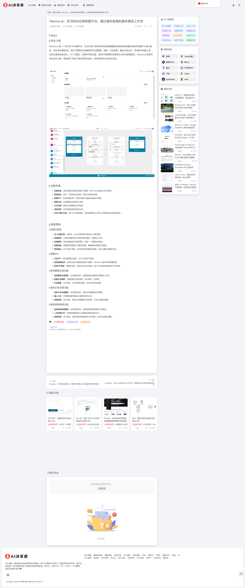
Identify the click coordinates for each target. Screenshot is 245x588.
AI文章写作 (177, 35)
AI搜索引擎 (190, 35)
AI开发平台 (166, 40)
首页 (49, 12)
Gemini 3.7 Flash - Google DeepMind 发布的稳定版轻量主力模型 (185, 127)
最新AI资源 (56, 12)
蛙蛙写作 (166, 555)
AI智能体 (165, 35)
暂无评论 (54, 472)
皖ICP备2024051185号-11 (34, 581)
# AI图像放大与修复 (121, 424)
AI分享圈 (32, 5)
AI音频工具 (178, 26)
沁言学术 (157, 557)
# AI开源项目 (147, 424)
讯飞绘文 (140, 557)
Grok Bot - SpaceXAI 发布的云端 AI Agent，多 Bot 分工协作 (185, 137)
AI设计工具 (190, 26)
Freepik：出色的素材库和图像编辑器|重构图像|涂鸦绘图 (115, 419)
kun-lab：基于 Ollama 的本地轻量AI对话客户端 (87, 419)
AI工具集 (126, 555)
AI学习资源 (178, 40)
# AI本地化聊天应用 (93, 424)
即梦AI (150, 555)
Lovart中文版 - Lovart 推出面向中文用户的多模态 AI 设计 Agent (185, 117)
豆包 (144, 555)
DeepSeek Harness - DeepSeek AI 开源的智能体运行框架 (185, 167)
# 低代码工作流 (72, 322)
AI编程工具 (190, 30)
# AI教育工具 (70, 424)
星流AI (96, 557)
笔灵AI (165, 557)
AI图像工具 (190, 40)
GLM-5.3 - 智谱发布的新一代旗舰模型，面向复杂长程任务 (185, 98)
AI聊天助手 (178, 30)
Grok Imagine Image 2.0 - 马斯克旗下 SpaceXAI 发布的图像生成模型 (185, 147)
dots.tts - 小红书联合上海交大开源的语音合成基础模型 (185, 157)
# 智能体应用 (85, 322)
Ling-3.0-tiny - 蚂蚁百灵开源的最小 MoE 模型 (185, 176)
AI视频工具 (166, 30)
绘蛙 (174, 555)
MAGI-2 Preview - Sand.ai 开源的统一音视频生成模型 (185, 185)
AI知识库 (117, 555)
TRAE (158, 555)
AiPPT (148, 557)
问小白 (113, 557)
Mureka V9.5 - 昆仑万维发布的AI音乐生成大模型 (185, 106)
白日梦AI (131, 557)
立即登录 (101, 488)
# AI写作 (61, 424)
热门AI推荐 (166, 26)
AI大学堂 (104, 557)
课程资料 (108, 555)
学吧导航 (136, 555)
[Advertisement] (101, 350)
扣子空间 (121, 557)
